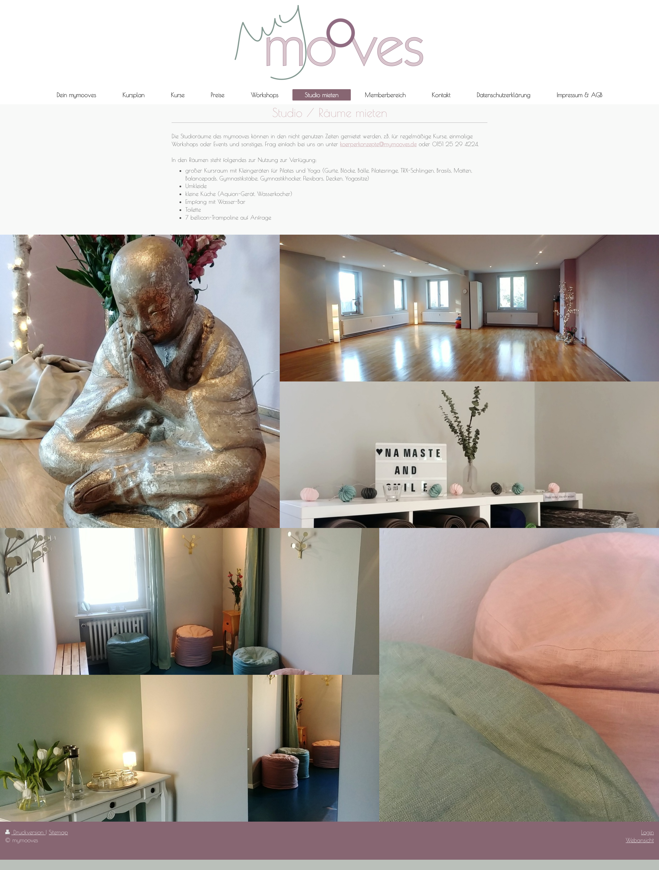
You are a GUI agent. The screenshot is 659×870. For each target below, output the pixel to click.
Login (647, 832)
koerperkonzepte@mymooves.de (378, 144)
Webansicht (640, 840)
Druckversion (28, 832)
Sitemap (58, 832)
